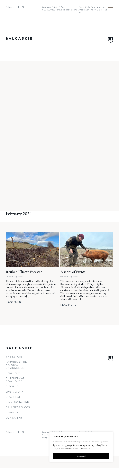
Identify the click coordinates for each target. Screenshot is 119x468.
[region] (81, 447)
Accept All (81, 456)
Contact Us (14, 417)
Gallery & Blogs (18, 407)
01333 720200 (48, 435)
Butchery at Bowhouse (15, 380)
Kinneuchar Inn (17, 402)
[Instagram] (21, 7)
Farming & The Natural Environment (16, 364)
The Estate (14, 356)
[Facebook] (17, 7)
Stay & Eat (13, 397)
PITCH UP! (12, 386)
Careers (12, 412)
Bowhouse (14, 373)
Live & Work (14, 391)
